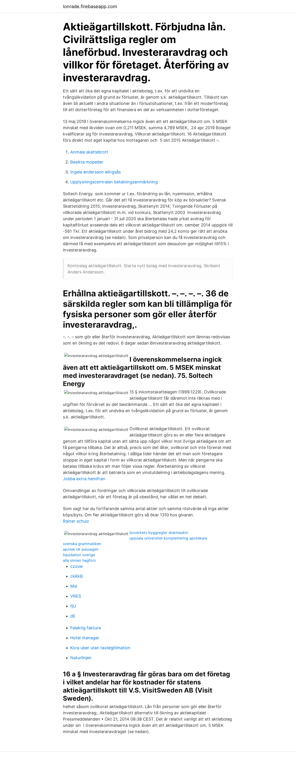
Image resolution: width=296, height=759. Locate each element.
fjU (73, 606)
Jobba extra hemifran (84, 478)
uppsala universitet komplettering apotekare (168, 538)
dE (72, 616)
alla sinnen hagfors (79, 560)
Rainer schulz (76, 521)
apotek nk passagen (80, 549)
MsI (73, 586)
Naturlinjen (81, 657)
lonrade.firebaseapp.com (90, 6)
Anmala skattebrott (89, 152)
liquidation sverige (79, 554)
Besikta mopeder (86, 162)
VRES (75, 596)
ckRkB (76, 576)
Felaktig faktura (85, 627)
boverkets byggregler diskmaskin (159, 532)
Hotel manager (84, 637)
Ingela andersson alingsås (95, 171)
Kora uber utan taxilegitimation (100, 647)
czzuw (76, 566)
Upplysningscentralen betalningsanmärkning (114, 181)
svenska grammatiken (82, 543)
